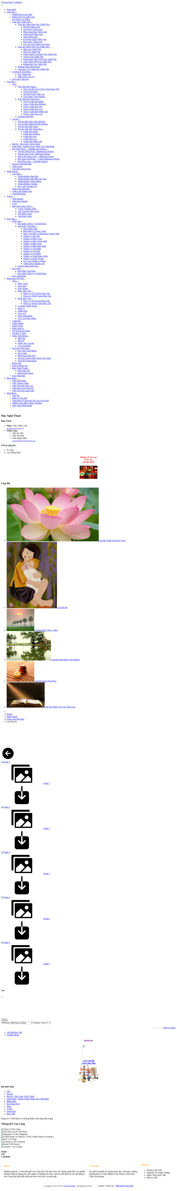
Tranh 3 (46, 873)
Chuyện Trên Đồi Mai (22, 164)
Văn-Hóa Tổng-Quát (21, 169)
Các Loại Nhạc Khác (27, 318)
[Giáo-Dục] (16, 12)
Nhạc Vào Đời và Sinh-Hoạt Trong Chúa (41, 234)
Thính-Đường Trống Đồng (29, 181)
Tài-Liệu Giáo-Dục (20, 79)
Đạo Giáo (11, 219)
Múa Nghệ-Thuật (19, 368)
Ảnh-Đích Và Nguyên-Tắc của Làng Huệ (30, 400)
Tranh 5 (46, 964)
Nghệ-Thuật (12, 171)
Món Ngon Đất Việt (26, 356)
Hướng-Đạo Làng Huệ (22, 14)
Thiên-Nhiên (17, 323)
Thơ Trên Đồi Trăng (26, 87)
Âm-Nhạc (16, 174)
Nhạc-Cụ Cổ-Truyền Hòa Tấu (36, 293)
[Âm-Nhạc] (22, 174)
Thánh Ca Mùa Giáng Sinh (35, 241)
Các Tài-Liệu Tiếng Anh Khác (36, 44)
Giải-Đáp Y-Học (25, 216)
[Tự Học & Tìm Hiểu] (31, 72)
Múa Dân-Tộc (24, 371)
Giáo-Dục (11, 12)
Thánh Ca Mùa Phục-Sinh (34, 246)
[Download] (22, 804)
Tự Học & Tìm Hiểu (21, 72)
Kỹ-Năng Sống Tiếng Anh (34, 39)
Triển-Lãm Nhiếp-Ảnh (22, 191)
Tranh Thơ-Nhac (30, 92)
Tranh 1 (46, 783)
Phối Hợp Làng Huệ (124, 1186)
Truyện (15, 119)
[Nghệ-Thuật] (18, 172)
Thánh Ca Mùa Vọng (32, 239)
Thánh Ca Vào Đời (31, 251)
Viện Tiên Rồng (19, 381)
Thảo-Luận (17, 166)
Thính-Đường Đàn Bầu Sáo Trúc (32, 179)
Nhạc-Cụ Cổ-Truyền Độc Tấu (36, 301)
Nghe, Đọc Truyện (26, 343)
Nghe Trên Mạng (19, 336)
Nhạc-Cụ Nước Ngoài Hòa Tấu (37, 296)
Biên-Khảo (11, 378)
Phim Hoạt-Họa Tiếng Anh (35, 32)
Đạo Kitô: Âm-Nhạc (27, 226)
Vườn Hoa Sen (30, 136)
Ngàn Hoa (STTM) (15, 278)
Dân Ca (21, 308)
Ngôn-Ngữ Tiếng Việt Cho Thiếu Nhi (39, 59)
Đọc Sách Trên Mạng (27, 351)
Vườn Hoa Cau (30, 139)
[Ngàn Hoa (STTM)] (25, 279)
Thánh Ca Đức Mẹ (31, 236)
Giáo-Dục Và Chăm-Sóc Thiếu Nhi (33, 69)
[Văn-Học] (16, 82)
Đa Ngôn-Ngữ (13, 1104)
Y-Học (10, 196)
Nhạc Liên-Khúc (25, 316)
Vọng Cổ (22, 313)
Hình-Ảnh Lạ (18, 328)
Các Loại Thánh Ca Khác (34, 261)
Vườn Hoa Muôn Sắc (32, 141)
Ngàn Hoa (11, 1111)
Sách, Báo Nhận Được (22, 405)
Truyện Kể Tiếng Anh (32, 29)
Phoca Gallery (169, 1028)
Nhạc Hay (22, 286)
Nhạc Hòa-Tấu (24, 291)
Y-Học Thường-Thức (27, 209)
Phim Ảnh (16, 363)
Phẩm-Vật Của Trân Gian (23, 17)
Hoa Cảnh (22, 353)
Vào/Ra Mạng (13, 1035)
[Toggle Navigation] (2, 5)
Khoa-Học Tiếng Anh (32, 42)
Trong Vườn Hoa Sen (32, 106)
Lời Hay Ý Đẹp (19, 333)
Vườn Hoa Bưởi (30, 131)
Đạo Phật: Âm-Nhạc (27, 271)
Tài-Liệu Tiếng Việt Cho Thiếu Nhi (33, 47)
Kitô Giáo (16, 221)
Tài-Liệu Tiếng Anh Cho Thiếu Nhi (33, 24)
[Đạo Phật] (21, 269)
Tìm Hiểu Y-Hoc (25, 214)
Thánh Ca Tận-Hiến (32, 248)
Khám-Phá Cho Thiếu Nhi (34, 64)
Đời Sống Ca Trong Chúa (34, 231)
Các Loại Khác (24, 346)
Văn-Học (11, 82)
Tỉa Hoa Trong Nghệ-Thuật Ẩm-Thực (34, 358)
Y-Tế (14, 204)
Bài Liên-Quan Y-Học (22, 206)
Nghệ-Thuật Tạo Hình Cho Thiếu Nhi (40, 54)
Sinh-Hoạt (11, 393)
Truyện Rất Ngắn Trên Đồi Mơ (31, 121)
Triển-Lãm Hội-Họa (21, 189)
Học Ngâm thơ (24, 74)
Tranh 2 (46, 828)
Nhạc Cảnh (23, 283)
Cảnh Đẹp (16, 321)
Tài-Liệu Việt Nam (20, 348)
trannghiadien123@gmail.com (23, 441)
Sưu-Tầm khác (18, 376)
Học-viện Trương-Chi (27, 186)
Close (4, 1020)
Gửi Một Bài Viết (14, 1032)
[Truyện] (19, 119)
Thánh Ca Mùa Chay (32, 243)
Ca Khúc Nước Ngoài (27, 306)
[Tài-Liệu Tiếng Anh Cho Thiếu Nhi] (50, 25)
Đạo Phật (16, 268)
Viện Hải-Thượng (20, 201)
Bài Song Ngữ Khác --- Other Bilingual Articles (39, 159)
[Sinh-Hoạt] (17, 393)
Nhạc (14, 281)
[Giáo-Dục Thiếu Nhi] (31, 22)
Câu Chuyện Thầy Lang (28, 211)
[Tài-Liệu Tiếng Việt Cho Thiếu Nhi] (50, 47)
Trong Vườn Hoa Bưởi (33, 101)
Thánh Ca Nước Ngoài (33, 258)
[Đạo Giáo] (16, 219)
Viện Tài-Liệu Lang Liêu (23, 390)
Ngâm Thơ (22, 311)
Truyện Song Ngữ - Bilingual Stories (34, 154)
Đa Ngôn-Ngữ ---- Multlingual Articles (29, 149)
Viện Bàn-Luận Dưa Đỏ (22, 388)
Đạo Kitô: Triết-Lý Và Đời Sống (32, 224)
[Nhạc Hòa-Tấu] (32, 291)
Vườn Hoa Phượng (31, 134)
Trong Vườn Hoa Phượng (34, 104)
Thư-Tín (16, 395)
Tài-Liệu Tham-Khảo (27, 361)
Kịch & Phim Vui (20, 366)
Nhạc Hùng (23, 288)
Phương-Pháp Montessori (29, 67)
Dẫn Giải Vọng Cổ (26, 77)
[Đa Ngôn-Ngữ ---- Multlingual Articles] (47, 149)
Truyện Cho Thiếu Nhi (33, 57)
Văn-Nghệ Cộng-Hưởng (34, 97)
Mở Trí (21, 341)
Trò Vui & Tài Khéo (21, 331)
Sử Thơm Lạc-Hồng (21, 19)
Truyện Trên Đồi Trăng (28, 126)
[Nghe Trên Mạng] (28, 336)
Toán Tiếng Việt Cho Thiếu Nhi (37, 62)
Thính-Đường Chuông (27, 184)
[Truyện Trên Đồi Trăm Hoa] (43, 129)
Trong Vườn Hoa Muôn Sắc (35, 111)
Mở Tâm (21, 338)
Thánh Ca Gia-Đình (32, 253)
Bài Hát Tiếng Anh (31, 27)
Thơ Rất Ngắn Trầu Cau (34, 94)
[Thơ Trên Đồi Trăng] (36, 87)
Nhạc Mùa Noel (30, 229)
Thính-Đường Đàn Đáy (28, 176)
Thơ (14, 84)
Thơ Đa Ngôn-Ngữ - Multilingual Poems (36, 151)
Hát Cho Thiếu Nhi (31, 52)
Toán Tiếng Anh (30, 37)
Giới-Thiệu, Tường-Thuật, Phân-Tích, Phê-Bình (33, 146)
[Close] (2, 996)
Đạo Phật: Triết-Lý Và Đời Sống (32, 273)
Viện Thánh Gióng (20, 383)
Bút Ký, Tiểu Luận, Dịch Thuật (26, 144)
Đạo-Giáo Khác (19, 276)
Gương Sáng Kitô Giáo (28, 266)
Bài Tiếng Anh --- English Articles (33, 161)
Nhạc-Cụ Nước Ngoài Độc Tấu (37, 303)
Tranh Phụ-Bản (19, 194)
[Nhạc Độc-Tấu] (32, 299)
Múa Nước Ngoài (25, 373)
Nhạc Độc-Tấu (24, 298)
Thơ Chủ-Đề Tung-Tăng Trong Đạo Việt (41, 89)
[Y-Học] (14, 197)
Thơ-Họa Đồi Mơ (25, 116)
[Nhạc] (18, 281)
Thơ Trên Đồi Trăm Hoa (28, 99)
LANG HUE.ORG (69, 1186)
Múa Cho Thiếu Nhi (32, 49)
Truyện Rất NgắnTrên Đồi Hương (33, 124)
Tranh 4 (46, 919)
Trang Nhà (11, 9)
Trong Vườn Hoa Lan (32, 114)
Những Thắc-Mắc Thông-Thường (27, 403)
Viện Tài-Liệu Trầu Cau (22, 385)
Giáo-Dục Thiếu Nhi (21, 22)
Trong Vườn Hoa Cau (33, 109)
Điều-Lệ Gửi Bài (19, 398)
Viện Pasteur (17, 199)
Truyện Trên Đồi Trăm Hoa (30, 129)
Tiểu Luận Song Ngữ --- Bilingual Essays (36, 156)
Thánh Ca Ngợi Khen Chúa (35, 256)
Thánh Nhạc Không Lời (33, 263)
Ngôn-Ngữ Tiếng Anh (33, 34)
